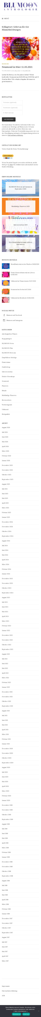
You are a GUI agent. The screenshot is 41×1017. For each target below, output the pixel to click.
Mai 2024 (5, 555)
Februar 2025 (6, 512)
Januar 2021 (6, 744)
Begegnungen (7, 339)
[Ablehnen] (39, 1011)
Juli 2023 (5, 602)
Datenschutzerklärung (9, 991)
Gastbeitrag (6, 367)
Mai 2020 (5, 781)
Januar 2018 (6, 914)
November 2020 (7, 753)
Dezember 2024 (7, 522)
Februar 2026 (6, 456)
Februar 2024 (6, 569)
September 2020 (7, 763)
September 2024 (7, 536)
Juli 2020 (5, 772)
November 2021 (7, 697)
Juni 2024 (5, 550)
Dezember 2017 (7, 918)
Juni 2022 (5, 663)
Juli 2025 (5, 489)
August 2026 (6, 427)
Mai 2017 (5, 951)
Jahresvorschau (7, 372)
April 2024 (5, 560)
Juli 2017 (4, 942)
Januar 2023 (6, 630)
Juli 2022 (5, 659)
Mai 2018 (5, 895)
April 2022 (5, 673)
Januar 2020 (6, 800)
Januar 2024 (6, 574)
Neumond (5, 64)
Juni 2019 (5, 833)
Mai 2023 (5, 612)
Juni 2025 (5, 494)
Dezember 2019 (7, 805)
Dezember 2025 (7, 465)
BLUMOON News (8, 343)
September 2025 (7, 479)
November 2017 (7, 923)
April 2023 (5, 616)
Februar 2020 (6, 796)
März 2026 (5, 451)
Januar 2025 (6, 517)
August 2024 (6, 541)
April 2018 (5, 900)
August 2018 (6, 881)
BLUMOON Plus (7, 348)
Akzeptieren (16, 1014)
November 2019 (7, 810)
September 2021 (7, 706)
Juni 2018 (5, 890)
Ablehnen (26, 1014)
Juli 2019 (4, 829)
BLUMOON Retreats (9, 353)
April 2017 (5, 956)
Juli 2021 (4, 715)
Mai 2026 (5, 442)
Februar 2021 (6, 739)
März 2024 (5, 564)
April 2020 (5, 786)
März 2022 (5, 678)
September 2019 (7, 819)
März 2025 (5, 508)
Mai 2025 (5, 498)
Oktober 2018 (6, 871)
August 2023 (6, 597)
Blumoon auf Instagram (14, 320)
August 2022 (6, 654)
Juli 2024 (5, 545)
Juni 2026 (5, 437)
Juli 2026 (5, 432)
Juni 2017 (5, 947)
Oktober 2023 (6, 588)
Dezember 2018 (7, 862)
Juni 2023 (5, 607)
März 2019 (5, 848)
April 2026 (5, 446)
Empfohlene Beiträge (9, 357)
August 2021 (6, 711)
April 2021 (5, 730)
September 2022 (7, 649)
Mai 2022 (5, 668)
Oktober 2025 (6, 475)
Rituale (4, 391)
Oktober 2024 (6, 531)
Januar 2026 (6, 460)
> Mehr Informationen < (20, 1011)
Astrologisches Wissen (9, 334)
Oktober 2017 (6, 928)
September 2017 (7, 933)
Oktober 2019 (6, 815)
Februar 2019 (6, 852)
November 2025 (7, 470)
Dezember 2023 (7, 578)
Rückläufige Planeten (9, 395)
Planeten (5, 386)
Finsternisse (6, 362)
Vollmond (5, 409)
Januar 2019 (6, 857)
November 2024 (7, 527)
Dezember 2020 (7, 748)
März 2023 (5, 621)
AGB (3, 996)
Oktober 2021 (6, 701)
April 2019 (5, 843)
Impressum (6, 986)
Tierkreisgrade (7, 405)
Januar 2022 (6, 687)
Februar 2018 (6, 909)
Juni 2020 (5, 777)
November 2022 (7, 640)
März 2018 (5, 904)
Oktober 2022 (6, 645)
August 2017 (6, 937)
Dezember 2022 (7, 635)
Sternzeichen (6, 400)
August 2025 (6, 484)
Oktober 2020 (6, 758)
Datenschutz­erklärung (15, 135)
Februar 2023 (6, 626)
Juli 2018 (4, 885)
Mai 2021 (5, 725)
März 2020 (5, 791)
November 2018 (7, 866)
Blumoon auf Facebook (14, 315)
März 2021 (5, 734)
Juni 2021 (5, 720)
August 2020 (6, 767)
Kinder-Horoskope (8, 376)
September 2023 (7, 593)
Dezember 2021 (7, 692)
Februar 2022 (6, 682)
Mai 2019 (5, 838)
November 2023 (7, 583)
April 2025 (5, 503)
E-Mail (10, 165)
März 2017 (5, 961)
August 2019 (6, 824)
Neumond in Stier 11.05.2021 (17, 67)
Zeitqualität (6, 414)
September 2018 (7, 876)
